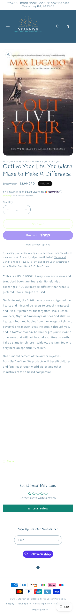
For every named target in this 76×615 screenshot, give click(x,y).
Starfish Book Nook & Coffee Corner (36, 598)
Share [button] (10, 461)
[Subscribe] (57, 540)
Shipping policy (40, 609)
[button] (8, 26)
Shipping (7, 195)
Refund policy (25, 603)
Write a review (38, 508)
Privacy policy (42, 603)
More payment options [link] (38, 244)
